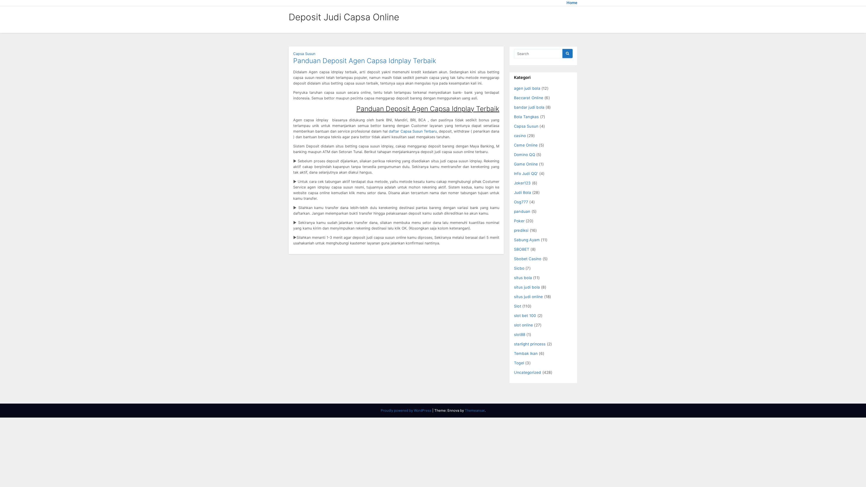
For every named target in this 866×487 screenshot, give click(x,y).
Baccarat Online (528, 98)
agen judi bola (527, 88)
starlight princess (530, 344)
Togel (519, 363)
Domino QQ (524, 154)
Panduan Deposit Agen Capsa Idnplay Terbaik (364, 61)
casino (520, 135)
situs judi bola (527, 287)
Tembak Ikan (526, 353)
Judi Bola (522, 192)
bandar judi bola (529, 107)
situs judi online (528, 296)
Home (572, 2)
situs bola (523, 278)
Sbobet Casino (527, 259)
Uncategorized (527, 372)
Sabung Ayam (527, 240)
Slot (517, 306)
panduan (522, 211)
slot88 (519, 334)
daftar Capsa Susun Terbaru (413, 131)
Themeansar (475, 410)
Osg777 (521, 202)
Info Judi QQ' (526, 173)
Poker (519, 221)
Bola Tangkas (526, 117)
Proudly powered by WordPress (406, 410)
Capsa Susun (304, 53)
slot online (523, 325)
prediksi (521, 230)
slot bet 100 (525, 315)
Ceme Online (526, 145)
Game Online (526, 164)
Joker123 (522, 183)
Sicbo (519, 268)
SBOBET (521, 249)
